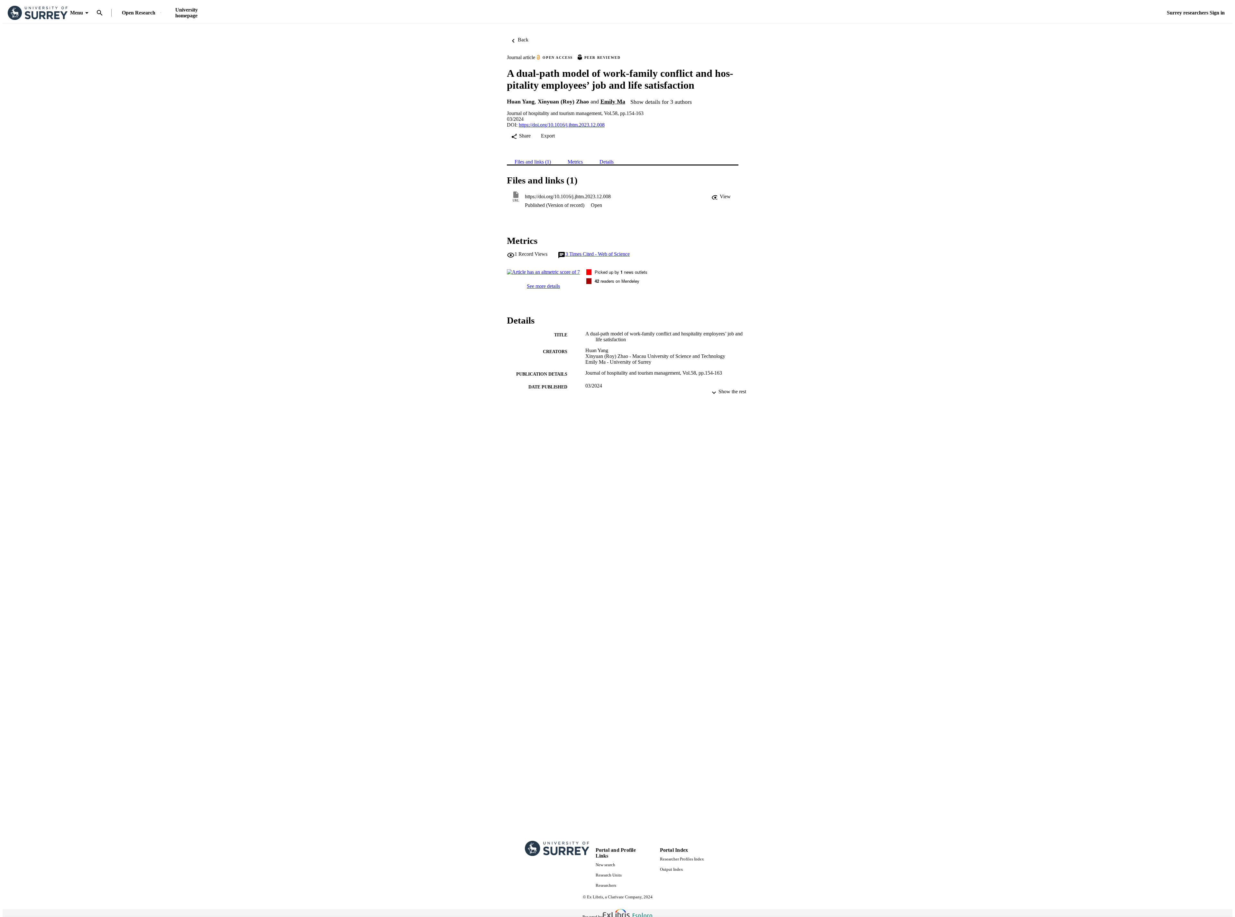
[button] (721, 197)
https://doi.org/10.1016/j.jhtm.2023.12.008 (562, 125)
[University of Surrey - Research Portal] (38, 13)
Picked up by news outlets (621, 272)
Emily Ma (612, 101)
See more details (543, 286)
